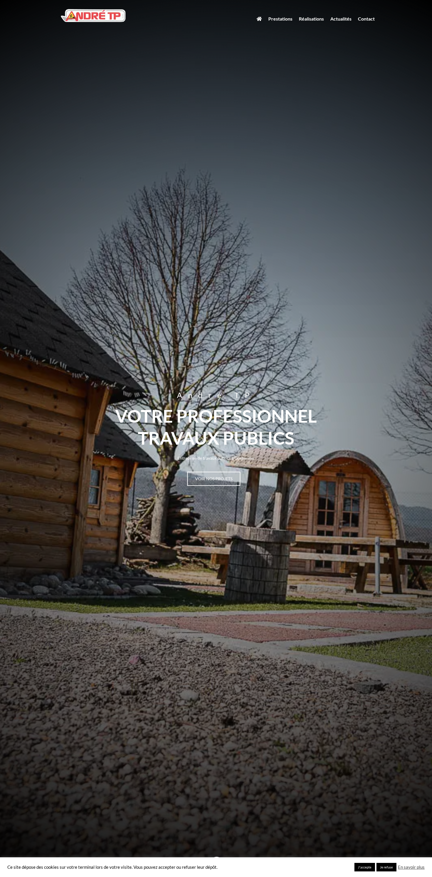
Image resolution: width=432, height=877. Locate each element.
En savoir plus (411, 867)
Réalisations (311, 18)
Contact (366, 18)
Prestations (280, 18)
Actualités (340, 18)
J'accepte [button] (364, 867)
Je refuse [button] (386, 867)
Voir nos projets (213, 478)
